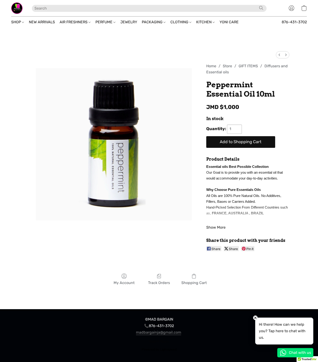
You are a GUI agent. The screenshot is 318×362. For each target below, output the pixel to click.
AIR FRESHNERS (74, 22)
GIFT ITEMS (248, 66)
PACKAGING (152, 22)
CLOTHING (179, 22)
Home (211, 66)
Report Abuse (159, 341)
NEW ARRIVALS (42, 22)
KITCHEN (204, 22)
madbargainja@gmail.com (158, 332)
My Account (124, 283)
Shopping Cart (194, 283)
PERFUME (104, 22)
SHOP (16, 22)
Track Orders (159, 283)
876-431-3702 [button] (294, 22)
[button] (17, 8)
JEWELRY (128, 22)
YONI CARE (229, 22)
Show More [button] (216, 227)
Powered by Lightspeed (159, 350)
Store (227, 66)
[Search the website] (261, 8)
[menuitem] (279, 54)
